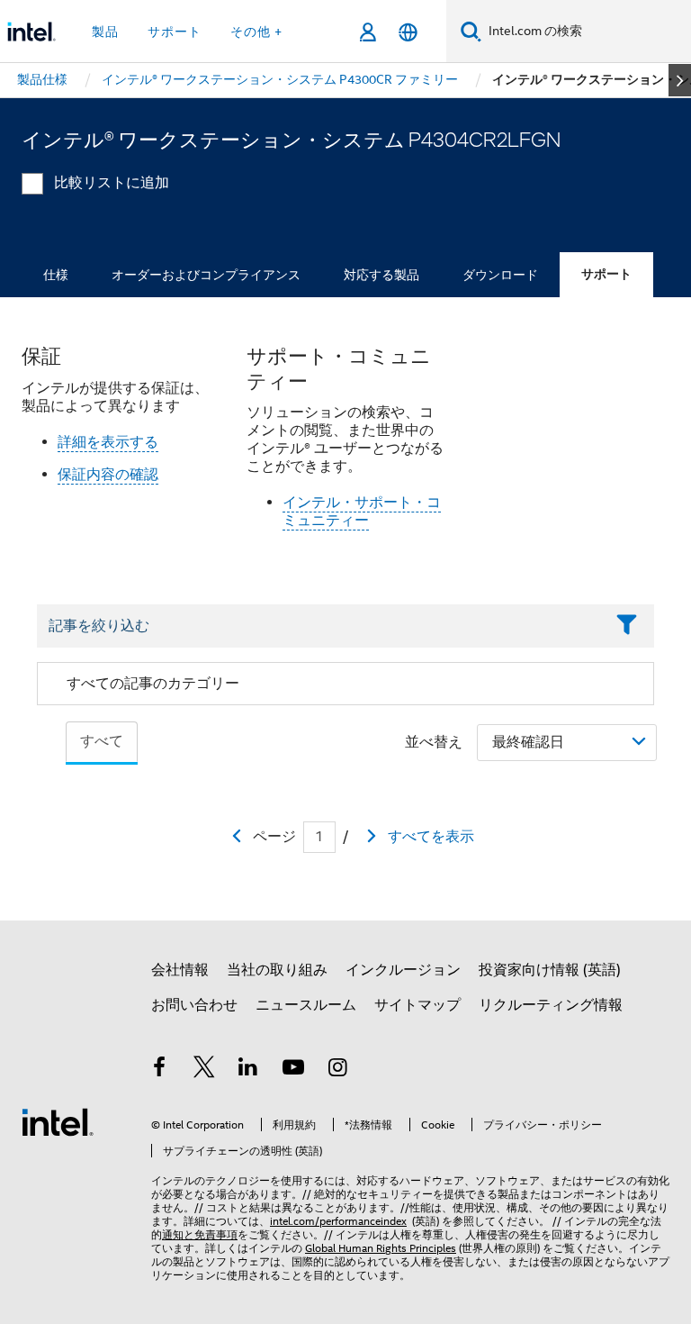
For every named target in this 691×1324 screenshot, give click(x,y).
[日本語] (408, 32)
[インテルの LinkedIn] (248, 1070)
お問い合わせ (194, 1005)
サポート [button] (175, 31)
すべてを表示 (431, 837)
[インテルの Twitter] (204, 1070)
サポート (606, 274)
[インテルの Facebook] (159, 1070)
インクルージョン (403, 970)
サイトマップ (417, 1005)
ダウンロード (500, 275)
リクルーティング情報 (551, 1005)
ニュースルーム (306, 1005)
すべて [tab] (101, 741)
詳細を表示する (108, 442)
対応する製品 (381, 275)
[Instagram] (337, 1070)
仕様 (55, 275)
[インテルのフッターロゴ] (58, 1121)
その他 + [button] (256, 31)
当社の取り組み (277, 970)
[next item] (680, 80)
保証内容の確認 (108, 475)
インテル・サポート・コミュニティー (362, 512)
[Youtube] (293, 1070)
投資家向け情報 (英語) (550, 970)
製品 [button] (105, 31)
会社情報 (180, 970)
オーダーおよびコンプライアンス (206, 275)
